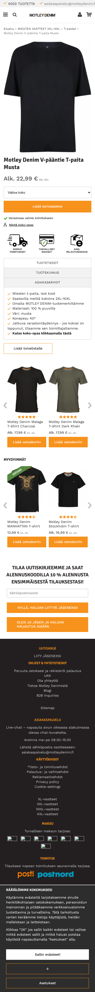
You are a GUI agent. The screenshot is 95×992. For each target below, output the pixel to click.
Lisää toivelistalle (28, 348)
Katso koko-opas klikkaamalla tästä (41, 333)
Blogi (47, 690)
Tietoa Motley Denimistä (47, 686)
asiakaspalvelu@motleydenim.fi (48, 752)
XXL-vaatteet (47, 804)
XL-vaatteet (47, 799)
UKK (47, 676)
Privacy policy (47, 782)
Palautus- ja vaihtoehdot (47, 772)
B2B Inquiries (48, 695)
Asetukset (47, 983)
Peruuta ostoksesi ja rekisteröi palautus (47, 671)
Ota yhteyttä (47, 680)
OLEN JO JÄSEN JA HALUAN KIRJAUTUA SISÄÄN (40, 624)
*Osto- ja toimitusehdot (48, 767)
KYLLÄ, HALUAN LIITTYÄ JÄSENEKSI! (48, 608)
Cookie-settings (47, 787)
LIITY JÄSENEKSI (47, 656)
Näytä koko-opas (21, 225)
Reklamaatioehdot (47, 777)
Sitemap (48, 708)
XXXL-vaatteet (47, 809)
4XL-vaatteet (47, 814)
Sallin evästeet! (47, 954)
